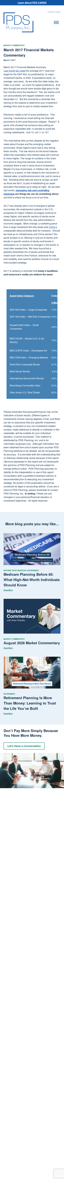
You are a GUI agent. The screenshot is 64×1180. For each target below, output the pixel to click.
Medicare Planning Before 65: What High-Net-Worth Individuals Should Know (32, 579)
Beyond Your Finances (15, 570)
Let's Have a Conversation (24, 746)
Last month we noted (14, 70)
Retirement (33, 570)
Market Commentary (14, 45)
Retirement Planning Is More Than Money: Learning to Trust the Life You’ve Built (30, 703)
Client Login (54, 11)
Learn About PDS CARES (32, 2)
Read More (8, 590)
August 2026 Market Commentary (32, 642)
